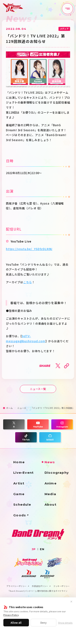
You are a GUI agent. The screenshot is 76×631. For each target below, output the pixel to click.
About (50, 504)
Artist (18, 483)
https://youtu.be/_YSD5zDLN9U (29, 249)
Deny (43, 622)
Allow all (16, 622)
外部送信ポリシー (40, 586)
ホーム (9, 407)
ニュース (21, 407)
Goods (19, 515)
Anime (51, 483)
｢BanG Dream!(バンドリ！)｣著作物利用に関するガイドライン (38, 591)
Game (18, 494)
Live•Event (23, 472)
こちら (27, 282)
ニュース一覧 (38, 389)
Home (19, 462)
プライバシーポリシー (16, 586)
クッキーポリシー (61, 586)
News (50, 462)
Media (50, 494)
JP (34, 549)
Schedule (22, 504)
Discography (57, 472)
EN (42, 549)
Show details (65, 622)
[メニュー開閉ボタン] (67, 8)
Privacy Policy (11, 615)
